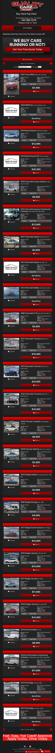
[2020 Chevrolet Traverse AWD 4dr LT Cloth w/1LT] (11, 399)
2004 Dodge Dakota (36, 476)
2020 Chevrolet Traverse (35, 395)
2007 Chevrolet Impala (35, 237)
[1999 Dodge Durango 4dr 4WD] (11, 507)
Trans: (38, 80)
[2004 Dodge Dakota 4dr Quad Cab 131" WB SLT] (11, 479)
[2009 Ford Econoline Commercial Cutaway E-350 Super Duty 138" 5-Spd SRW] (11, 660)
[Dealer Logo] (27, 6)
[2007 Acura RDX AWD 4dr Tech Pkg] (11, 84)
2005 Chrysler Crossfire (35, 422)
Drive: (22, 81)
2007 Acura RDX (33, 74)
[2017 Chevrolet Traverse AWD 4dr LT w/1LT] (11, 344)
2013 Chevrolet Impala (34, 262)
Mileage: (39, 81)
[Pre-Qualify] (27, 737)
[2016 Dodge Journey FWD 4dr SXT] (11, 558)
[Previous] (4, 63)
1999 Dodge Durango (32, 502)
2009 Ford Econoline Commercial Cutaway (35, 656)
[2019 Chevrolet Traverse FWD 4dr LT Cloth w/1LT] (11, 371)
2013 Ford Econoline (31, 630)
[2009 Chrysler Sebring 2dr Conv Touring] (11, 454)
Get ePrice (36, 118)
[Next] (51, 63)
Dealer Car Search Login (17, 749)
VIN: (38, 77)
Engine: (39, 78)
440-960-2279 (28, 20)
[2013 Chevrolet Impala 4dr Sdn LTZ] (11, 267)
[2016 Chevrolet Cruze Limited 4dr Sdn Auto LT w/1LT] (11, 186)
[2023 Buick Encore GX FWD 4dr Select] (11, 161)
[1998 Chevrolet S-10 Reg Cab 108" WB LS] (11, 318)
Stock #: (23, 77)
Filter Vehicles (28, 59)
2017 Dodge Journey (32, 579)
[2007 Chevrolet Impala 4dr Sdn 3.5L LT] (11, 241)
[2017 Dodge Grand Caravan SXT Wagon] (11, 532)
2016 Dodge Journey (33, 553)
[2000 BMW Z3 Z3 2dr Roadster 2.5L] (11, 110)
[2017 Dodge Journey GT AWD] (11, 583)
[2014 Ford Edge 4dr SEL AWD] (11, 688)
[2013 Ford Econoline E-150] (11, 634)
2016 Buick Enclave (34, 131)
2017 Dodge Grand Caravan (36, 528)
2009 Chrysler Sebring (35, 449)
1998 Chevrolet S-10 (35, 313)
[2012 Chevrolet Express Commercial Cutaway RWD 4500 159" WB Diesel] (11, 214)
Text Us (37, 91)
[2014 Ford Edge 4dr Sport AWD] (11, 713)
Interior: (23, 78)
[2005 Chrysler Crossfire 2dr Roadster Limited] (11, 426)
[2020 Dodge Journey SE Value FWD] (11, 609)
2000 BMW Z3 (33, 105)
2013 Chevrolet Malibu (35, 288)
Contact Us (28, 748)
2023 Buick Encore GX (35, 156)
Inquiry (24, 84)
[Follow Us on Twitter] (27, 746)
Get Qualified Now (45, 84)
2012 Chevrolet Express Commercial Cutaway (35, 210)
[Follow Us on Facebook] (25, 746)
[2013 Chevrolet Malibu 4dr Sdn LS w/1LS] (11, 293)
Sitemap (29, 749)
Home (21, 748)
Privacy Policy (33, 748)
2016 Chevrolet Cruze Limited (35, 183)
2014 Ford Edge (31, 683)
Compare (12, 96)
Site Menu (27, 28)
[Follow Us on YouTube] (30, 746)
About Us (23, 748)
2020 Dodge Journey (34, 604)
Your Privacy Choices (35, 749)
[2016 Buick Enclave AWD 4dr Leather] (11, 135)
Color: (22, 80)
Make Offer (33, 84)
